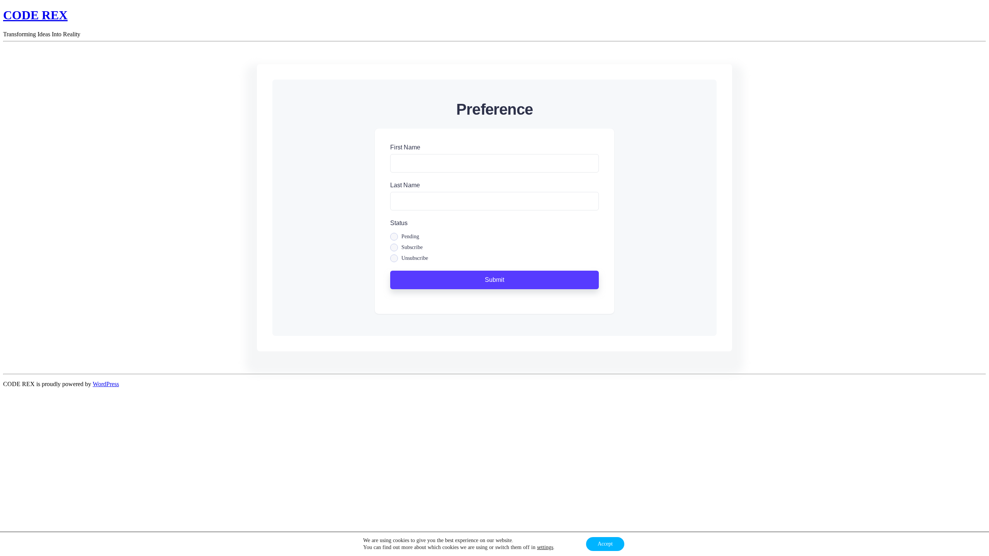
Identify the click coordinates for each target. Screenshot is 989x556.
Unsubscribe (414, 258)
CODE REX (35, 15)
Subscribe (412, 247)
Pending (410, 236)
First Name (405, 147)
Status (399, 223)
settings (545, 547)
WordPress (106, 384)
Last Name (405, 185)
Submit (494, 279)
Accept (605, 544)
